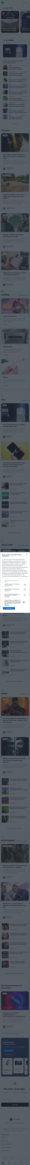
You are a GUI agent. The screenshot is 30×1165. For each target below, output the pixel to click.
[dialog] (15, 582)
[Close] (27, 555)
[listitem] (15, 581)
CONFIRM (9, 608)
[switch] (24, 584)
